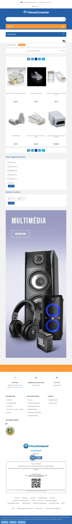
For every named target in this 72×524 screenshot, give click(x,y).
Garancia (10, 406)
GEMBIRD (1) (13, 170)
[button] (35, 34)
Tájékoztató (21, 522)
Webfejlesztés (32, 409)
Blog (63, 503)
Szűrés (11, 186)
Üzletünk (9, 400)
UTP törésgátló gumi (16, 135)
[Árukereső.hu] (36, 451)
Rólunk (9, 412)
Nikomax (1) (13, 175)
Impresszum (39, 508)
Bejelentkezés (53, 400)
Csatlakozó (21, 45)
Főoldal (17, 498)
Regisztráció (53, 403)
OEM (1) (12, 183)
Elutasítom (13, 522)
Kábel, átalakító (11, 45)
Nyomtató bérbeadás (34, 412)
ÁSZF (13, 508)
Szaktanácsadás (33, 415)
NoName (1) (13, 179)
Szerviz (30, 400)
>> (43, 59)
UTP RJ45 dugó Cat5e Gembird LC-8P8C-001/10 (56, 94)
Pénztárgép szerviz (34, 406)
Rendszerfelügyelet (34, 403)
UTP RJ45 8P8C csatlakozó (36, 93)
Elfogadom (4, 522)
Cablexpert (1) (14, 166)
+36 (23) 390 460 (47, 2)
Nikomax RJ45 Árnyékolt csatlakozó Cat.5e (36, 136)
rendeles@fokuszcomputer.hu (29, 2)
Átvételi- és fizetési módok (15, 409)
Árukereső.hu (36, 453)
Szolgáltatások (11, 403)
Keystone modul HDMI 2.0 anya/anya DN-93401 (56, 136)
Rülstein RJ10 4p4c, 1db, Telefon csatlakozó (16, 93)
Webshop (25, 498)
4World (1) (13, 162)
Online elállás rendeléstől (52, 508)
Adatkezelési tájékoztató (25, 508)
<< (28, 59)
